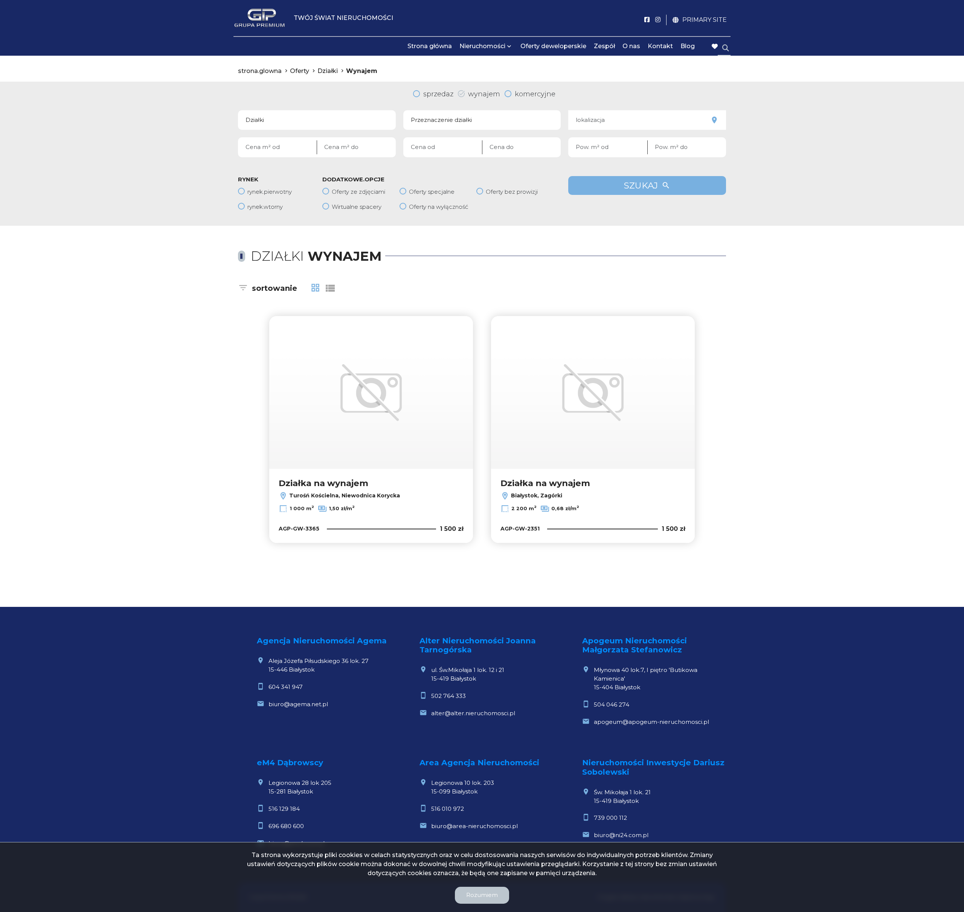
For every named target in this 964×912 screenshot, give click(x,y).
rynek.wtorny (265, 206)
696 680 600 (286, 826)
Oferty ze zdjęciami (358, 191)
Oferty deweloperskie (553, 46)
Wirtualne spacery (356, 206)
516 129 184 (284, 808)
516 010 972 (447, 808)
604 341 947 (285, 686)
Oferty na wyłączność (438, 206)
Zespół (604, 46)
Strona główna (429, 46)
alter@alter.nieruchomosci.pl (473, 713)
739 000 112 (610, 817)
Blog (687, 46)
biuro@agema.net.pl (298, 704)
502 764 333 (448, 695)
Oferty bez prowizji (512, 191)
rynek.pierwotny (269, 191)
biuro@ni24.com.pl (621, 835)
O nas (631, 46)
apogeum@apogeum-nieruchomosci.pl (651, 721)
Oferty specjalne (432, 191)
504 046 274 (611, 704)
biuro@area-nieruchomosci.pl (474, 826)
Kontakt (660, 46)
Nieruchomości (482, 46)
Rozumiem (482, 894)
